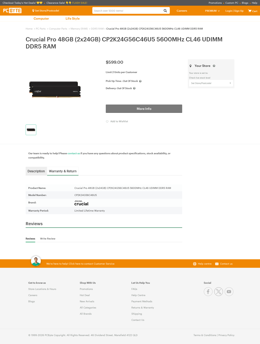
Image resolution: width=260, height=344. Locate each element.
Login (229, 10)
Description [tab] (36, 171)
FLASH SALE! (79, 2)
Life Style (73, 18)
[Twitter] (219, 295)
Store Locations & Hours (42, 288)
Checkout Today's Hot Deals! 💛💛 (23, 2)
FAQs (134, 288)
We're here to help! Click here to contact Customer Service (80, 263)
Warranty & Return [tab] (63, 171)
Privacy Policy (226, 335)
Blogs (245, 2)
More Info (144, 109)
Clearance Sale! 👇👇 (59, 2)
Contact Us (137, 319)
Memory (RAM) (79, 28)
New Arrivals (87, 301)
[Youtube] (229, 295)
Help (254, 2)
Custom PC (231, 2)
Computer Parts (58, 28)
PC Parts (41, 28)
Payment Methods (141, 301)
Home (29, 28)
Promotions (215, 2)
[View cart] (250, 10)
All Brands (86, 313)
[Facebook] (209, 295)
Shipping (136, 313)
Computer (41, 18)
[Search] (165, 10)
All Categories (88, 307)
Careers (182, 10)
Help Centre (138, 295)
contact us (74, 153)
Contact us (226, 263)
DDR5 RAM (97, 28)
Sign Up (239, 10)
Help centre (205, 263)
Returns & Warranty (142, 307)
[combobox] (131, 10)
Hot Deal (85, 295)
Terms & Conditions (204, 335)
